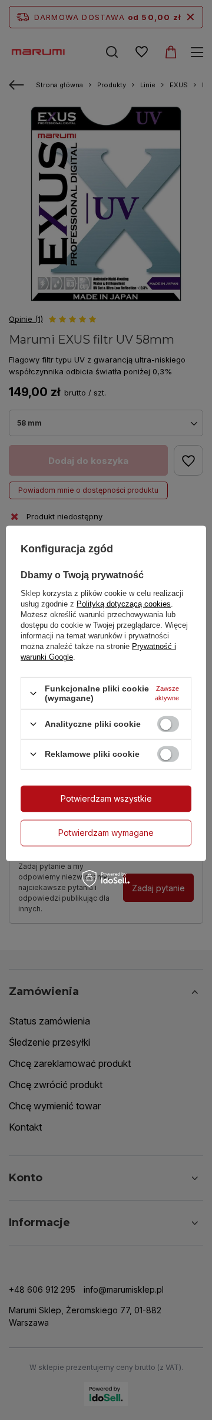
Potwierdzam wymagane (106, 833)
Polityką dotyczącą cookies (124, 603)
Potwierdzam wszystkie (106, 798)
